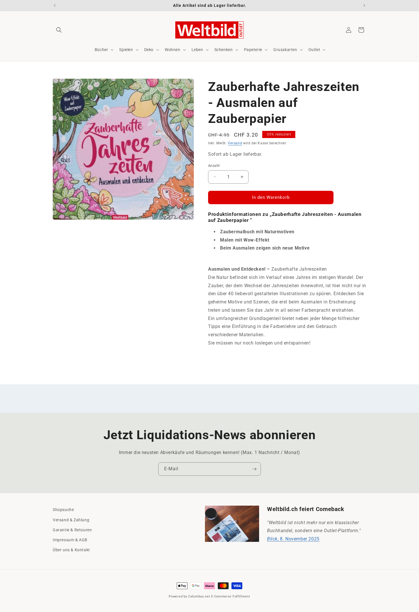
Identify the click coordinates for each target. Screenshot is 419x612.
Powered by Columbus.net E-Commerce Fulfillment (209, 596)
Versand (235, 143)
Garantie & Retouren (72, 530)
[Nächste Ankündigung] (364, 5)
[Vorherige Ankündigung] (54, 5)
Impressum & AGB (70, 540)
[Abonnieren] (254, 469)
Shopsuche (63, 509)
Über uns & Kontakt (71, 550)
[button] (59, 30)
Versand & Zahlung (71, 520)
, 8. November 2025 (293, 539)
